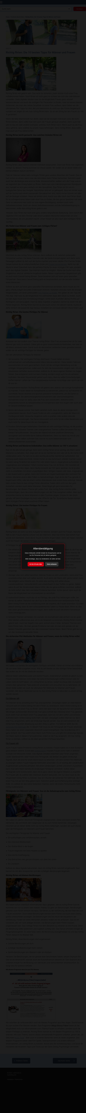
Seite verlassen (52, 564)
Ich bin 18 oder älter (35, 564)
